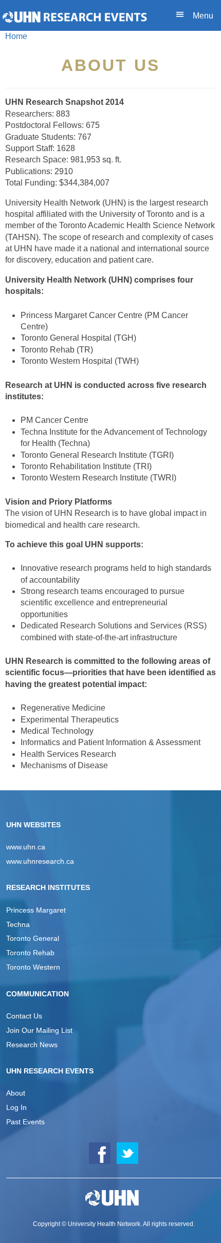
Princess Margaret (36, 910)
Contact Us (24, 1016)
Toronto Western (33, 967)
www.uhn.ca (25, 847)
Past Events (25, 1122)
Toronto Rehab (30, 953)
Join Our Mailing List (39, 1030)
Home (16, 36)
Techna (18, 924)
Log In (16, 1107)
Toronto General (32, 938)
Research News (32, 1045)
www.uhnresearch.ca (40, 861)
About (15, 1093)
